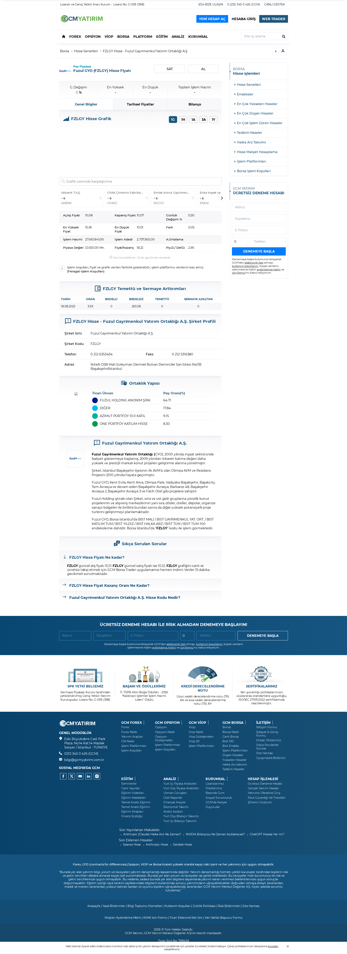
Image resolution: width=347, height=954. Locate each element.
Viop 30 (194, 741)
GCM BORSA (232, 723)
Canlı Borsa (230, 736)
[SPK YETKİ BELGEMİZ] (85, 674)
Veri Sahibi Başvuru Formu (223, 917)
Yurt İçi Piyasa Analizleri (180, 783)
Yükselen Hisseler (234, 760)
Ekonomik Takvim (176, 807)
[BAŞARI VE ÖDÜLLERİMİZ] (144, 674)
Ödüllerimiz (214, 788)
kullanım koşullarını (245, 266)
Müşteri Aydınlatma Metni (123, 917)
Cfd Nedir (128, 741)
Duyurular (213, 807)
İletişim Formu (266, 727)
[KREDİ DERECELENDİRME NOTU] (203, 674)
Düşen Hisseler (232, 755)
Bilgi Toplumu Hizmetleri (145, 906)
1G (173, 119)
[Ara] (284, 36)
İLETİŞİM (263, 723)
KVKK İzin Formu (155, 917)
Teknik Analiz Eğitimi (135, 802)
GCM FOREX (131, 723)
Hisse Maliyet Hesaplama (257, 152)
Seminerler (129, 783)
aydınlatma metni (269, 269)
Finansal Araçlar (174, 802)
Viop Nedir (196, 732)
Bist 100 (228, 741)
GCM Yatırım (134, 933)
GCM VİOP (197, 723)
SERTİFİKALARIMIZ (261, 686)
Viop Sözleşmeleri (201, 736)
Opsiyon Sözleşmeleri (164, 738)
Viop (192, 727)
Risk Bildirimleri (229, 906)
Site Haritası (264, 753)
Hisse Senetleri (86, 51)
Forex (125, 727)
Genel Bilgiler (86, 104)
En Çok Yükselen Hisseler (257, 104)
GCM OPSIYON (167, 723)
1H (183, 119)
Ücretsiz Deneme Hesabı (265, 783)
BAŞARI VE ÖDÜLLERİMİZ (144, 686)
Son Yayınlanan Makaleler (139, 830)
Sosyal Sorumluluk (219, 798)
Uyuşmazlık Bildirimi (270, 758)
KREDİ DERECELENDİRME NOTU (203, 688)
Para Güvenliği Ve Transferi (267, 798)
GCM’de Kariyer (216, 802)
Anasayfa (93, 906)
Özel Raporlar (172, 798)
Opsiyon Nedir (165, 732)
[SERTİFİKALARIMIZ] (261, 674)
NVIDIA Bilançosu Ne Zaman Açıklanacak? (215, 834)
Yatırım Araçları (132, 736)
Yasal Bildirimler (113, 906)
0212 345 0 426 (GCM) (81, 753)
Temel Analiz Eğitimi (135, 807)
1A (193, 119)
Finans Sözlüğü (132, 816)
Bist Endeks (230, 746)
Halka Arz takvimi (234, 764)
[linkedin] (88, 776)
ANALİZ (169, 779)
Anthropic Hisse (157, 844)
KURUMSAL (215, 779)
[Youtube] (80, 776)
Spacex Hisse (132, 844)
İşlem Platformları (251, 161)
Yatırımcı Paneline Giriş (264, 793)
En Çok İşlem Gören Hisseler (260, 123)
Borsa (64, 51)
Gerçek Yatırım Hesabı (263, 788)
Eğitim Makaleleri (133, 798)
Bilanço (195, 104)
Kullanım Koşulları (177, 906)
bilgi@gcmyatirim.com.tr (84, 760)
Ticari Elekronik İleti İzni (185, 917)
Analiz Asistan (173, 811)
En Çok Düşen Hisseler (255, 113)
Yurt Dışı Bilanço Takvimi (181, 816)
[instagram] (97, 776)
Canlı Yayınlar (130, 788)
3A (204, 119)
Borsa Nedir (230, 732)
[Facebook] (63, 776)
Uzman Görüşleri (175, 793)
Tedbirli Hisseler (249, 132)
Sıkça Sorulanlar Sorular (267, 746)
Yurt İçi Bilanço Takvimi (180, 821)
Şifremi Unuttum (260, 802)
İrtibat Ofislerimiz (268, 740)
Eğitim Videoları (132, 793)
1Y (213, 119)
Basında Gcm (215, 793)
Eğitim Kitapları (132, 811)
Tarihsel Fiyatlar (140, 104)
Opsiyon (161, 727)
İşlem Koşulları (92, 271)
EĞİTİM (127, 779)
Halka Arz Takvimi (251, 142)
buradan (273, 946)
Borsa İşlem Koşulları (254, 171)
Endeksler (245, 94)
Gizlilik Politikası (204, 906)
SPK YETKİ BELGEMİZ (85, 686)
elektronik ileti (254, 262)
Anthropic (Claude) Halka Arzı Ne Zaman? (152, 834)
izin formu (238, 272)
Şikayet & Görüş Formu (267, 733)
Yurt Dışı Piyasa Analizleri (181, 788)
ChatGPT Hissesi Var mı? (267, 834)
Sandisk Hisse (182, 844)
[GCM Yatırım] (81, 21)
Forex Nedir (129, 732)
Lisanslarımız (215, 783)
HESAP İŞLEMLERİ (263, 779)
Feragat (74, 271)
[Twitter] (71, 776)
